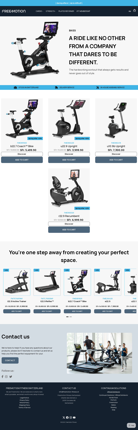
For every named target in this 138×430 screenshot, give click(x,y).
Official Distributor (113, 392)
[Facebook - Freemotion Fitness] (67, 417)
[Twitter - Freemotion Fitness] (64, 417)
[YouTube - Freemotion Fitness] (74, 417)
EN (130, 11)
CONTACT (10, 360)
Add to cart (22, 159)
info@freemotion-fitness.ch (69, 392)
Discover (22, 154)
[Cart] (134, 10)
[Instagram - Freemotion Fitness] (70, 417)
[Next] (132, 292)
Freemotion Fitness (71, 422)
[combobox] (129, 11)
